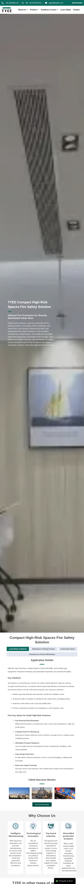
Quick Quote (77, 3)
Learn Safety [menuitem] (65, 10)
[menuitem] (23, 10)
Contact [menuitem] (76, 10)
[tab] (18, 649)
